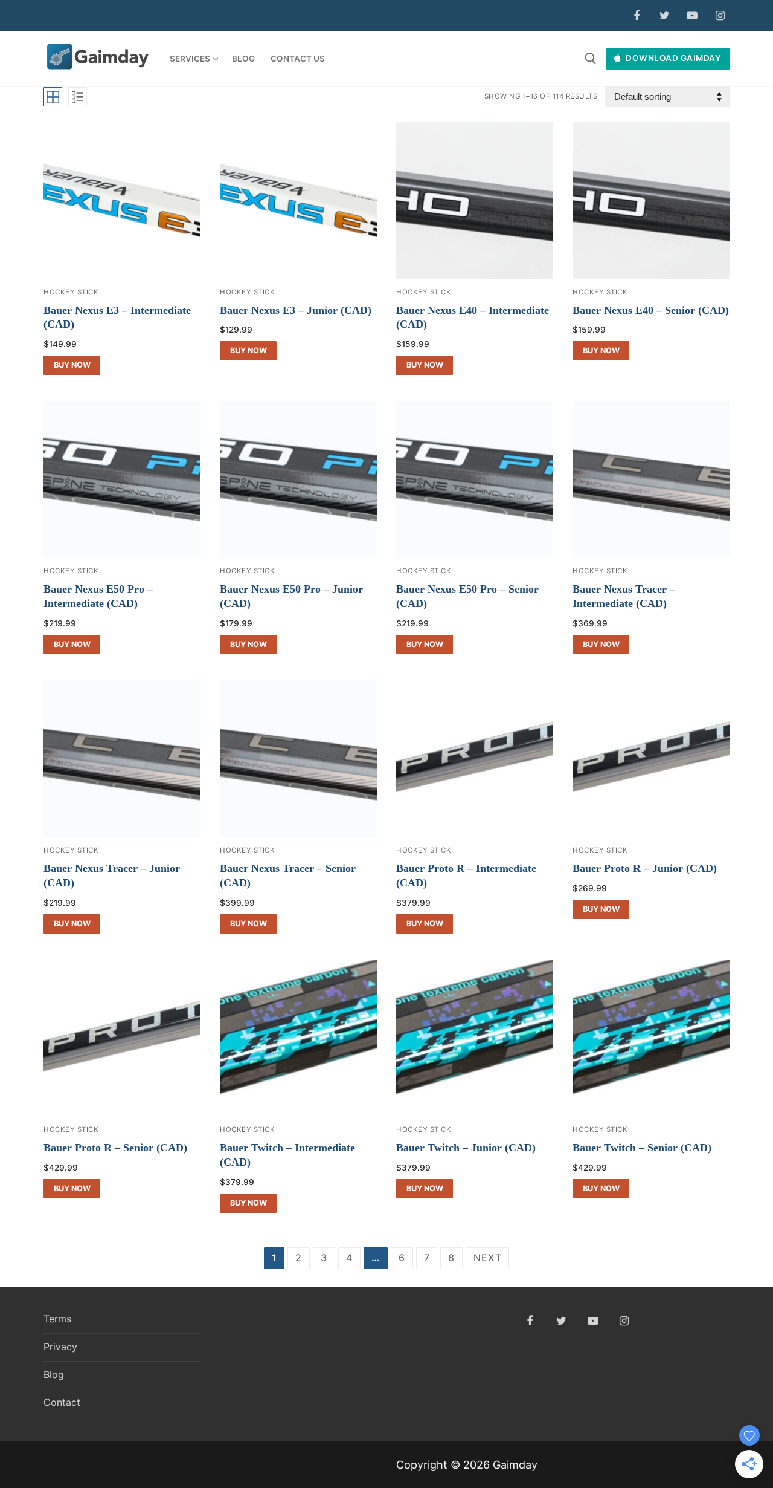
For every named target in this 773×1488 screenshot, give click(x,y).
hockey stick (70, 292)
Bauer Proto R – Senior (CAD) (115, 1148)
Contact (61, 1402)
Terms (57, 1319)
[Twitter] (664, 15)
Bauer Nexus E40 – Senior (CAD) (651, 310)
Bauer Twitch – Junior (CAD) (466, 1148)
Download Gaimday (673, 58)
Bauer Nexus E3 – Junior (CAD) (295, 310)
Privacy (60, 1346)
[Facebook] (636, 15)
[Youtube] (692, 15)
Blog (53, 1374)
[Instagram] (720, 15)
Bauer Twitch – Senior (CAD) (642, 1148)
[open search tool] (591, 59)
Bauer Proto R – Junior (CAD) (645, 868)
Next (487, 1258)
